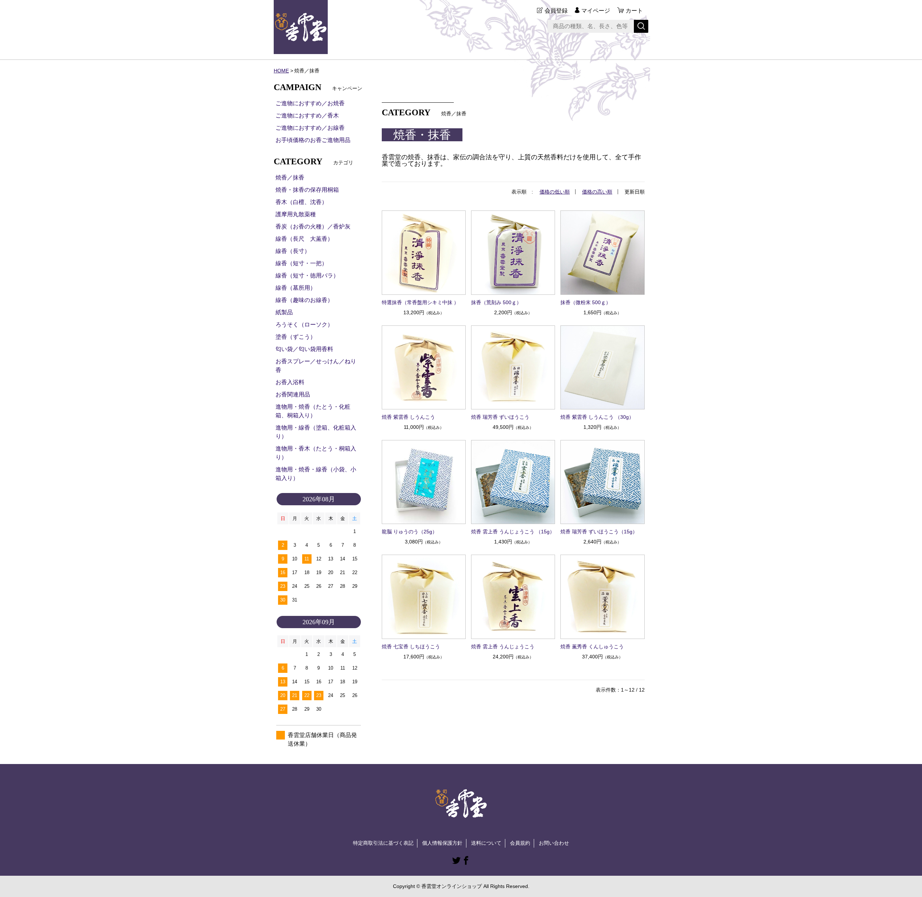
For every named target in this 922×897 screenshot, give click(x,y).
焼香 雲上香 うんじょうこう (502, 646)
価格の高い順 (597, 192)
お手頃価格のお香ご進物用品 (313, 140)
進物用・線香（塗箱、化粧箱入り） (316, 432)
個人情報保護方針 (442, 843)
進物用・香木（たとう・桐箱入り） (316, 452)
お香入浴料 (290, 382)
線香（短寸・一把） (301, 263)
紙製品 (284, 312)
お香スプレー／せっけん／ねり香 (316, 365)
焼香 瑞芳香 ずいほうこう (500, 417)
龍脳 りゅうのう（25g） (409, 531)
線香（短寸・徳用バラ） (307, 275)
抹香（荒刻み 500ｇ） (496, 302)
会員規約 (520, 843)
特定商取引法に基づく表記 (383, 843)
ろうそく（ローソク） (304, 324)
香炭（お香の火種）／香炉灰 (313, 226)
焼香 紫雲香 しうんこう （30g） (597, 417)
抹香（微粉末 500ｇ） (585, 302)
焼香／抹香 (290, 177)
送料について (486, 843)
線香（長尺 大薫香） (304, 239)
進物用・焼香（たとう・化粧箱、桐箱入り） (313, 411)
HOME (281, 71)
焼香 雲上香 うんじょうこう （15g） (513, 531)
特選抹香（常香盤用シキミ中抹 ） (420, 302)
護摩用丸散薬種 (296, 214)
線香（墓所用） (296, 288)
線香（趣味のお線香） (304, 300)
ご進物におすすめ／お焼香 (310, 103)
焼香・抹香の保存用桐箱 (307, 190)
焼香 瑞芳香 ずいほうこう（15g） (598, 531)
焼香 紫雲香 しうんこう (408, 417)
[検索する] (641, 26)
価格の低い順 (555, 192)
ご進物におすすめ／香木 (307, 115)
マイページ (595, 11)
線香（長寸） (293, 251)
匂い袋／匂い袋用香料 (304, 349)
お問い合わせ (554, 843)
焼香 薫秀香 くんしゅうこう (592, 646)
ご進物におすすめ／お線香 (310, 128)
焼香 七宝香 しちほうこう (411, 646)
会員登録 (556, 11)
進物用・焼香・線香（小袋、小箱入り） (316, 473)
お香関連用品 (293, 394)
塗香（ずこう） (296, 337)
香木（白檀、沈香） (301, 202)
